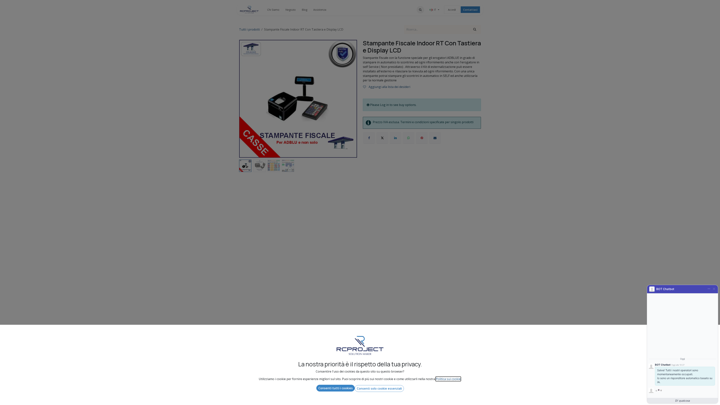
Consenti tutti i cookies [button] (335, 388)
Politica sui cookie (448, 379)
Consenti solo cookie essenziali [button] (379, 388)
